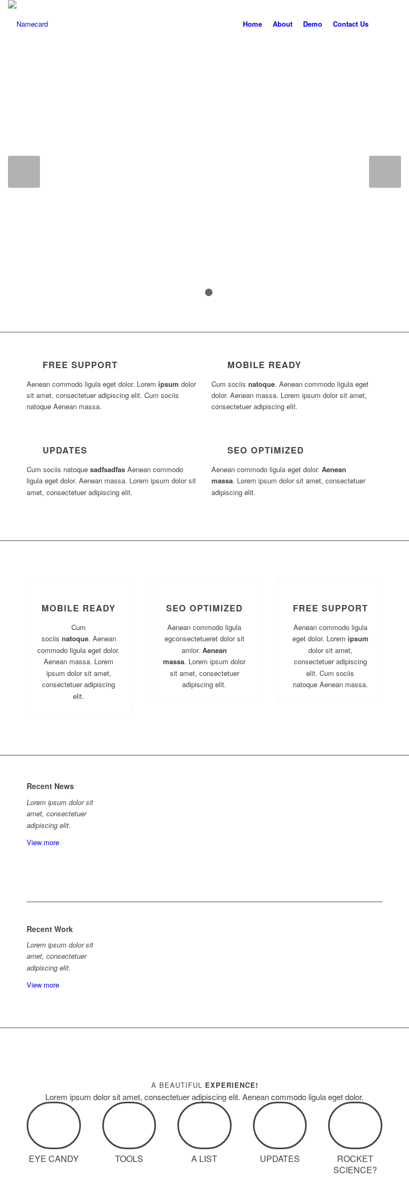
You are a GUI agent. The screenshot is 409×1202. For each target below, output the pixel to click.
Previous (24, 172)
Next (385, 172)
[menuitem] (252, 24)
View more (43, 842)
